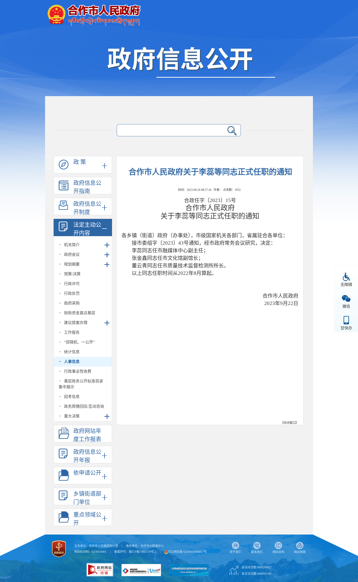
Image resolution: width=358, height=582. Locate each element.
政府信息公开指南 (87, 187)
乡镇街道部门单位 (87, 498)
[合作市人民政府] (93, 13)
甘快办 (346, 328)
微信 (346, 306)
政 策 (79, 162)
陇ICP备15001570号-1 (142, 552)
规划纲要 (72, 264)
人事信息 (72, 362)
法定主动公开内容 (87, 229)
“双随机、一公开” (79, 342)
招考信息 (72, 397)
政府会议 (72, 254)
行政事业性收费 (77, 371)
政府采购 (72, 303)
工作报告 (72, 332)
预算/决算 (72, 274)
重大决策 (72, 416)
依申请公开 (87, 473)
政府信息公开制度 (87, 208)
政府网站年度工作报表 (87, 435)
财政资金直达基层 (79, 313)
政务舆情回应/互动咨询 (84, 406)
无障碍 (346, 285)
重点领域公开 (87, 519)
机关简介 (72, 245)
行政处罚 (72, 293)
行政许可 (72, 284)
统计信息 (72, 352)
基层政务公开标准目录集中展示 (81, 384)
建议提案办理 (75, 323)
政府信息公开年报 (87, 456)
